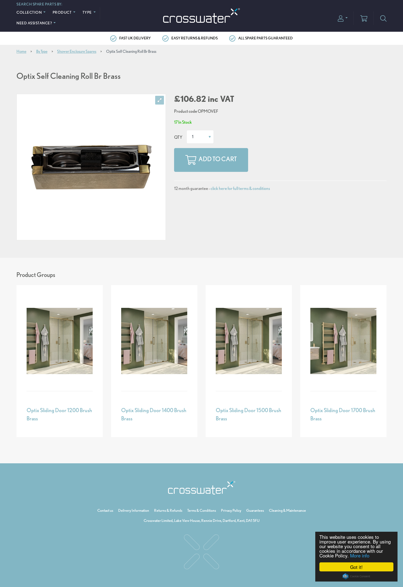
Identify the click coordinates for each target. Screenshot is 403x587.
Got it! (356, 566)
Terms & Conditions (201, 510)
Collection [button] (29, 12)
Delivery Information (133, 510)
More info (359, 555)
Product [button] (62, 12)
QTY (178, 137)
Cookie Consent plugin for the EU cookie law (356, 576)
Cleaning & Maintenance (287, 510)
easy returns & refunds (194, 38)
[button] (343, 18)
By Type (41, 51)
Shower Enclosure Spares (76, 51)
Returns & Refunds (168, 510)
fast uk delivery (135, 38)
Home (21, 51)
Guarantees (255, 510)
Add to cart (217, 159)
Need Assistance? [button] (34, 23)
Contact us (105, 510)
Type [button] (88, 12)
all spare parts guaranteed (265, 38)
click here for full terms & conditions (240, 188)
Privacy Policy (231, 510)
